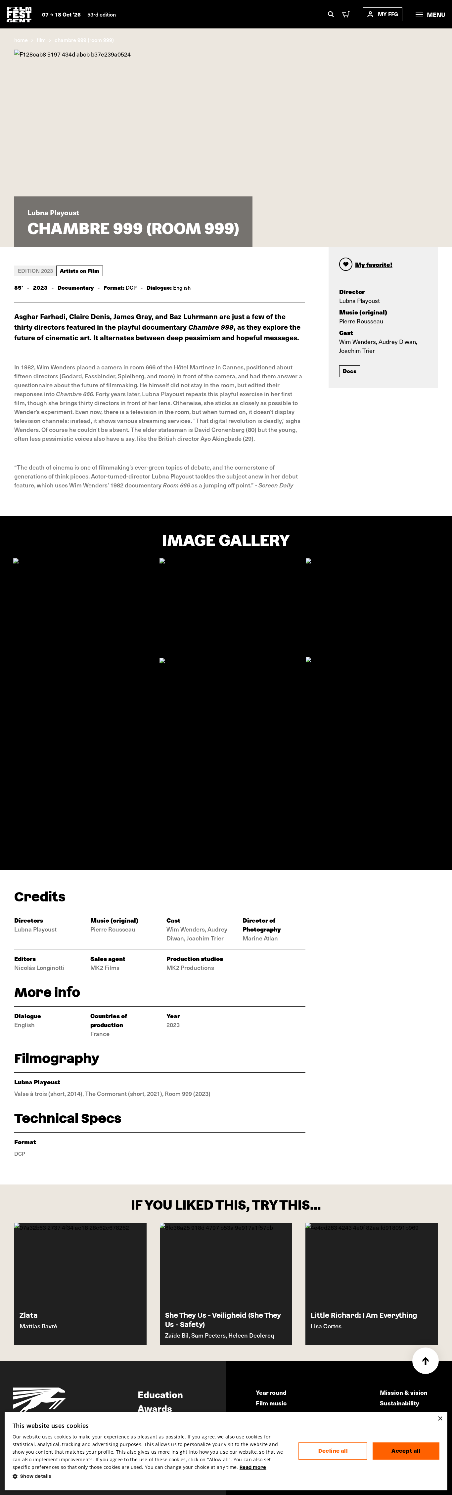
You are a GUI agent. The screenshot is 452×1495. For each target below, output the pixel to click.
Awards (155, 1408)
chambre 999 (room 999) (84, 39)
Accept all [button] (406, 1451)
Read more (253, 1467)
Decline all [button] (333, 1451)
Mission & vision (404, 1392)
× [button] (439, 1418)
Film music (271, 1403)
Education (160, 1394)
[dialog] (226, 1451)
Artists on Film (79, 270)
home (21, 39)
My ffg (388, 14)
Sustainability (399, 1403)
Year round (271, 1392)
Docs (349, 371)
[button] (150, 1476)
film (41, 39)
